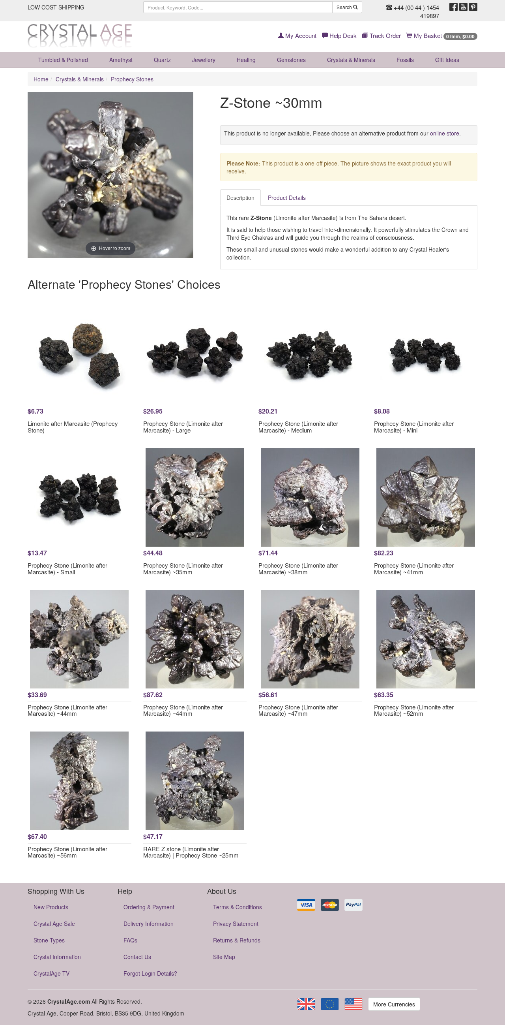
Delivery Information (148, 923)
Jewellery (203, 60)
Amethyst (121, 60)
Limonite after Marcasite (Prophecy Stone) (73, 426)
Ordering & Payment (148, 907)
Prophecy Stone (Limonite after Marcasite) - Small (67, 568)
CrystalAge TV (51, 973)
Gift (447, 60)
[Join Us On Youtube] (463, 7)
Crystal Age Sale (54, 923)
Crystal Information (57, 957)
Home (41, 79)
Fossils (405, 60)
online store (444, 133)
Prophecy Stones (132, 79)
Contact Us (137, 957)
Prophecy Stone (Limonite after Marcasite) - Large (183, 426)
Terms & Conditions (237, 907)
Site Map (224, 957)
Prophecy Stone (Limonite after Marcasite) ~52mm (414, 710)
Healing (246, 60)
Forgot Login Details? (150, 973)
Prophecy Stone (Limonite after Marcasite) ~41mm (414, 568)
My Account (300, 35)
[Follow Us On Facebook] (453, 7)
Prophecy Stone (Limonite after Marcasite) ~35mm (183, 568)
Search (345, 7)
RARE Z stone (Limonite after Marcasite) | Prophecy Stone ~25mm (191, 851)
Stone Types (49, 940)
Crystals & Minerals (351, 60)
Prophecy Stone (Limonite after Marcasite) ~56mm (67, 851)
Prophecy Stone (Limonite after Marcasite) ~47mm (298, 710)
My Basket (443, 35)
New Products (51, 907)
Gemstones (291, 60)
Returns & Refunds (236, 940)
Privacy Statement (235, 923)
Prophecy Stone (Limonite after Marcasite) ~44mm (67, 710)
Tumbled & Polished (63, 60)
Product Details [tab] (287, 197)
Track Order (384, 35)
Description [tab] (240, 197)
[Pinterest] (473, 7)
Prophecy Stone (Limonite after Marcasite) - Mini (414, 426)
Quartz (162, 60)
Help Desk (342, 35)
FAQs (130, 940)
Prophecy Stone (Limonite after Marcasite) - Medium (298, 426)
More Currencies (394, 1004)
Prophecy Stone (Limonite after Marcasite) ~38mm (298, 568)
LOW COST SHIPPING (56, 7)
